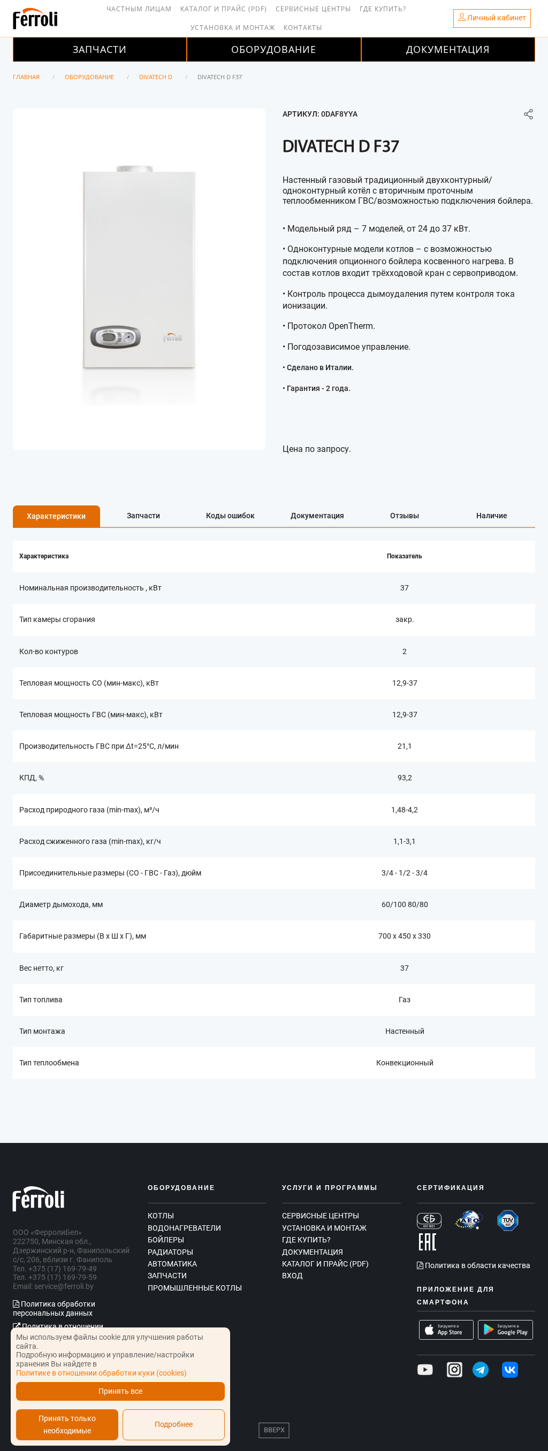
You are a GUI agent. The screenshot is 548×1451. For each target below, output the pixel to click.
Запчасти (100, 49)
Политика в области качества (476, 1265)
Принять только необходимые (67, 1424)
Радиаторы (170, 1252)
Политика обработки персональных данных (54, 1308)
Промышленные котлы (195, 1288)
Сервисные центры (313, 8)
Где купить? (383, 8)
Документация (448, 49)
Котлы (161, 1215)
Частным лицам (139, 8)
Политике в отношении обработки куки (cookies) (101, 1373)
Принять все (120, 1391)
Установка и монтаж (233, 27)
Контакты (303, 27)
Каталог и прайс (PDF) (223, 8)
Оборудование (273, 49)
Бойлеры (166, 1239)
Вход (292, 1275)
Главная (26, 77)
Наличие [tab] (491, 515)
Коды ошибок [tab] (230, 515)
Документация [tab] (317, 515)
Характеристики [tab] (56, 516)
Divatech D (155, 77)
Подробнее (174, 1424)
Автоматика (172, 1264)
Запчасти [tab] (143, 515)
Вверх (274, 1430)
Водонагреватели (184, 1228)
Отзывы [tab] (404, 515)
